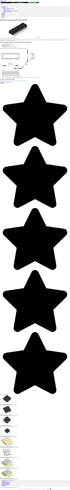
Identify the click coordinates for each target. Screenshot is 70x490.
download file (9, 82)
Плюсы (3, 16)
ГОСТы (3, 486)
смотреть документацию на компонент (10, 45)
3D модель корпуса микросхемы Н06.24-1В (6, 478)
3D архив (1, 82)
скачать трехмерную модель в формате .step (22, 80)
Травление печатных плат (5, 484)
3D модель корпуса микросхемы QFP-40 (5, 404)
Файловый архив (38, 37)
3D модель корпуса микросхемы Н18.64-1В (6, 446)
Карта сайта (3, 14)
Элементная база (4, 485)
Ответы (3, 15)
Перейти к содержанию (3, 0)
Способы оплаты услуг (7, 9)
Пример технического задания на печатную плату (10, 10)
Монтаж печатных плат (5, 482)
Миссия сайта (4, 6)
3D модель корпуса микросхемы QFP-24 (5, 425)
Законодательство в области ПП (6, 481)
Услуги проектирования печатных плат (9, 8)
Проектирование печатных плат (6, 483)
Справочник (3, 13)
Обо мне (5, 12)
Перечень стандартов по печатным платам (8, 480)
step (12, 82)
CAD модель (5, 82)
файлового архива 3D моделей (34, 77)
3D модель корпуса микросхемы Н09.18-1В (6, 467)
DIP (7, 82)
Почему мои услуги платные (8, 11)
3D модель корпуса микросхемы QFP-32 (5, 414)
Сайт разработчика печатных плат (5, 3)
